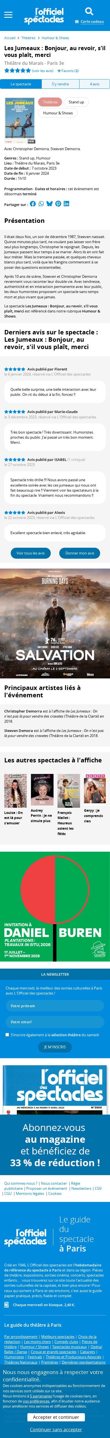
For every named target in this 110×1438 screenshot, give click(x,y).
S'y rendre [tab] (60, 83)
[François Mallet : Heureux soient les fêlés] (69, 790)
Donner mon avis (79, 553)
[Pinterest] (58, 204)
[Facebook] (33, 204)
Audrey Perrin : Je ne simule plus (41, 816)
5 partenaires (41, 1396)
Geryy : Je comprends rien (93, 816)
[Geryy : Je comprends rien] (95, 789)
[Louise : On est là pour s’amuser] (15, 790)
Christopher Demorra (23, 711)
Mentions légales (30, 1193)
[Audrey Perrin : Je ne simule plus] (42, 789)
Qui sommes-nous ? (21, 1183)
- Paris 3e (34, 63)
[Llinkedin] (66, 204)
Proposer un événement (46, 1188)
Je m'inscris (55, 1046)
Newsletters (81, 1188)
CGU (8, 1193)
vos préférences (36, 1401)
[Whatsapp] (41, 204)
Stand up (26, 158)
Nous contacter (54, 1183)
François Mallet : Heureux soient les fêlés (66, 823)
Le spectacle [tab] (21, 83)
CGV (98, 1188)
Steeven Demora (18, 730)
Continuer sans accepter (56, 1429)
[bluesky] (50, 204)
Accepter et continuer (56, 1417)
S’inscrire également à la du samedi (55, 1034)
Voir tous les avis (31, 553)
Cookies (54, 1193)
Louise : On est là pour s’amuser (13, 818)
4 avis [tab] (94, 83)
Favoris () (70, 70)
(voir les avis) (42, 70)
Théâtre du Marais (29, 163)
